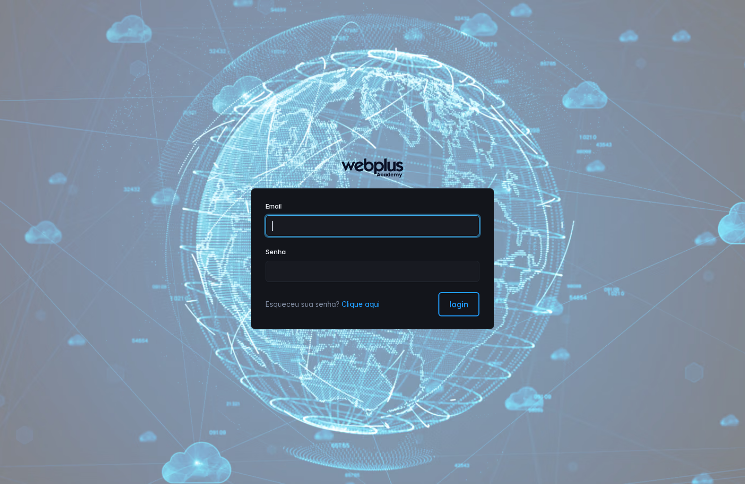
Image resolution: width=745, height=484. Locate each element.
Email (274, 206)
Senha (276, 252)
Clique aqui (361, 304)
